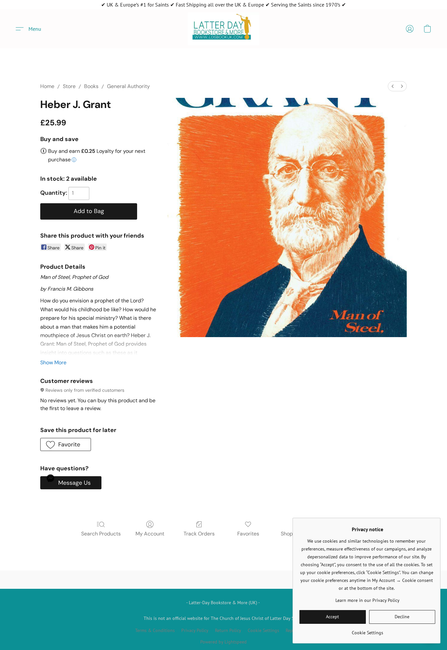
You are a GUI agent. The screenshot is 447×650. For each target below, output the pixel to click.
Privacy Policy (194, 630)
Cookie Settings (263, 630)
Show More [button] (53, 362)
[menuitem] (392, 86)
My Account (149, 533)
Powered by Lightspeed (223, 642)
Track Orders (199, 533)
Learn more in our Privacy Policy (367, 600)
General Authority (128, 86)
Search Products (101, 533)
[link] (367, 630)
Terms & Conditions (155, 630)
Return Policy (228, 630)
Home (47, 86)
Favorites (248, 533)
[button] (223, 28)
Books (91, 86)
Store (69, 86)
